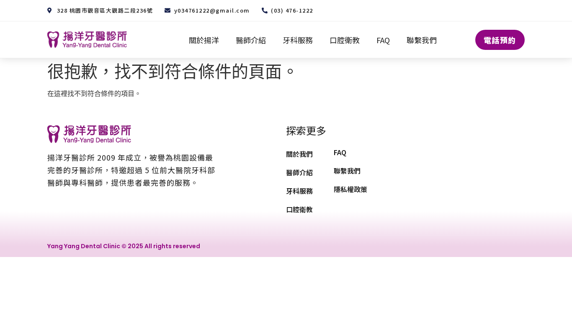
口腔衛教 (345, 39)
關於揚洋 (204, 39)
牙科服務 (298, 39)
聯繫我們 (422, 39)
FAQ (383, 39)
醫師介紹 (251, 39)
